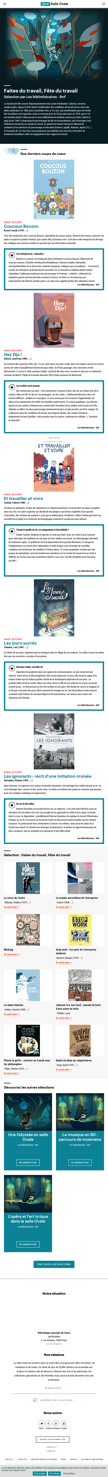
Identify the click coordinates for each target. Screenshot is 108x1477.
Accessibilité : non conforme (92, 1459)
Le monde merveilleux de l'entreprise (77, 897)
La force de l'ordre (14, 897)
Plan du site (22, 1459)
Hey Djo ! (13, 354)
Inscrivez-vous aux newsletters (53, 1439)
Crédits (63, 1459)
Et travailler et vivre (23, 498)
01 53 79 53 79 (54, 1344)
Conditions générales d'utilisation (44, 1459)
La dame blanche (13, 1005)
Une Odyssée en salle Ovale (28, 1137)
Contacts (73, 1459)
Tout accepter (39, 1473)
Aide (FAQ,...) (9, 1459)
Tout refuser (54, 1473)
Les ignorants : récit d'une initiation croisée (48, 776)
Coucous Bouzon (21, 226)
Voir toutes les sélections (54, 1264)
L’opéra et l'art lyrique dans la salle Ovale (28, 1218)
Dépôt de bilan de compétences (74, 1060)
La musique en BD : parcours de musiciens (80, 1137)
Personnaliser (69, 1473)
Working (8, 949)
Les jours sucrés (20, 642)
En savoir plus (11, 907)
